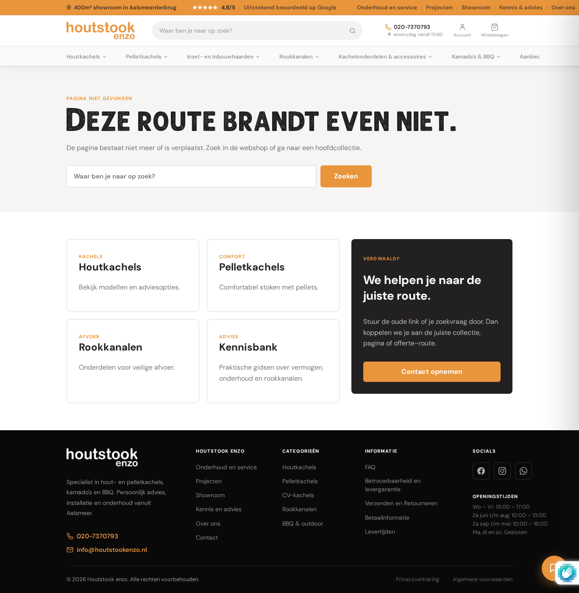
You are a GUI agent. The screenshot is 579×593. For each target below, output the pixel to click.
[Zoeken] (352, 30)
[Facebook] (481, 470)
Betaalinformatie (387, 517)
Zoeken (346, 176)
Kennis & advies (521, 7)
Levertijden (380, 531)
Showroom (476, 7)
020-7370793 (412, 27)
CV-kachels (298, 495)
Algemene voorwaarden (482, 579)
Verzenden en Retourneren (401, 503)
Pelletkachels (300, 481)
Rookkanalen (299, 509)
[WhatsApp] (523, 470)
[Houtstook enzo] (101, 30)
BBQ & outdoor (302, 523)
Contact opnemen (431, 371)
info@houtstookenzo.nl (112, 550)
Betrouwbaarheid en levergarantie (392, 485)
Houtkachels (299, 467)
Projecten (439, 7)
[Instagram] (502, 470)
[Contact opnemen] (554, 568)
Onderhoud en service (387, 7)
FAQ (370, 467)
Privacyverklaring (417, 579)
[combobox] (248, 30)
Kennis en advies (219, 509)
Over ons (208, 523)
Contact (207, 537)
